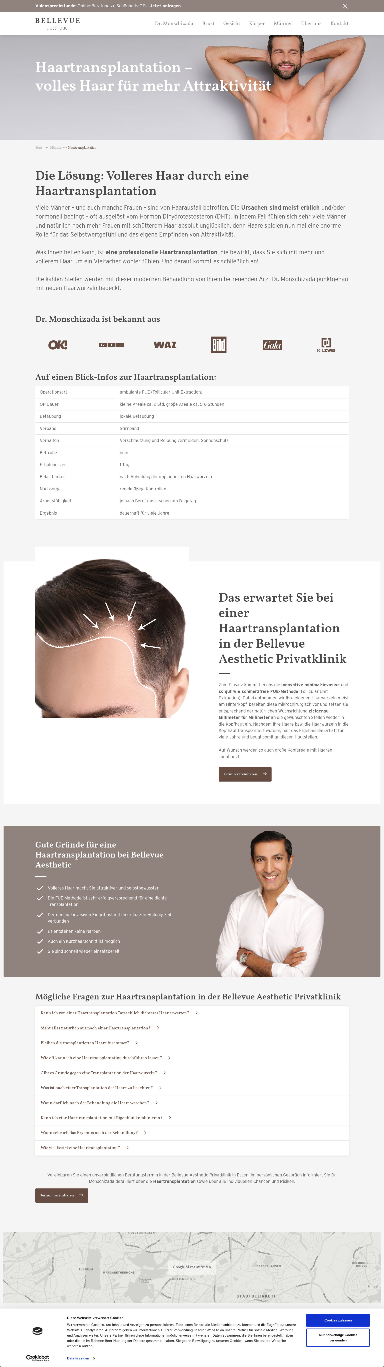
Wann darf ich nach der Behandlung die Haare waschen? (95, 1103)
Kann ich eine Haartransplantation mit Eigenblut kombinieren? (102, 1118)
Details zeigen (78, 1358)
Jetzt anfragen (165, 5)
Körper (257, 23)
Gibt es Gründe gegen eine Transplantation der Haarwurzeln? (99, 1073)
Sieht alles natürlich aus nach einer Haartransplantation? (96, 1028)
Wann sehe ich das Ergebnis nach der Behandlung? (89, 1133)
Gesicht (231, 23)
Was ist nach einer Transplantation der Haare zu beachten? (97, 1088)
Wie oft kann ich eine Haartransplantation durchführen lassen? (101, 1058)
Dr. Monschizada (174, 23)
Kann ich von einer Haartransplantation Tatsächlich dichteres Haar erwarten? (115, 1013)
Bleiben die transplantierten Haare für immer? (85, 1043)
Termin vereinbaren (240, 774)
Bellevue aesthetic (57, 24)
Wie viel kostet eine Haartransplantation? (80, 1148)
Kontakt (339, 23)
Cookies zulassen (338, 1320)
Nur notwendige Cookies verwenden (338, 1337)
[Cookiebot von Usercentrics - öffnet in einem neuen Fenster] (37, 1358)
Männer (283, 23)
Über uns (311, 23)
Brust (208, 23)
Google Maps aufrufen (192, 1267)
